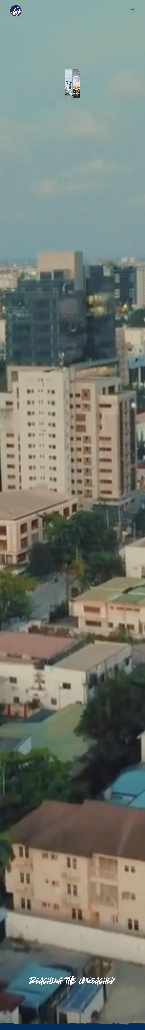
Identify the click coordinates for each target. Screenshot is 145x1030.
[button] (132, 10)
